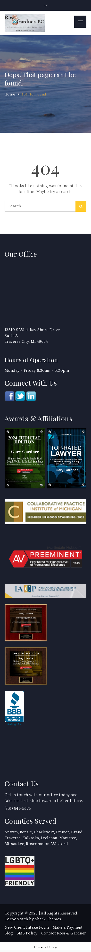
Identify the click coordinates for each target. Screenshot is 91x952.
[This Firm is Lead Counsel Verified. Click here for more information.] (23, 750)
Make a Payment (68, 927)
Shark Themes (48, 919)
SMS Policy (27, 933)
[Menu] (80, 22)
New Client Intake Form (27, 927)
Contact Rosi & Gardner (63, 933)
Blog (9, 933)
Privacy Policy (45, 947)
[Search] (80, 206)
